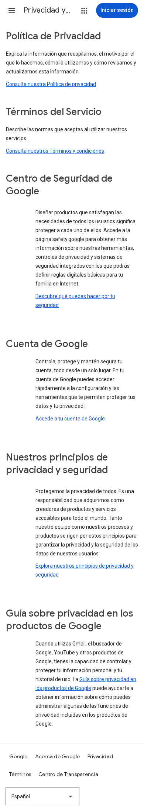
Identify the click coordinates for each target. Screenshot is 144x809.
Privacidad (100, 756)
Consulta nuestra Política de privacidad (51, 84)
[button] (12, 10)
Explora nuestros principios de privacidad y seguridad (84, 570)
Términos (20, 774)
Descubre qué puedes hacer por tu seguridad (75, 300)
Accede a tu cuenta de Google (70, 419)
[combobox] (42, 796)
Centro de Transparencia (68, 774)
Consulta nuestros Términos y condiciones (55, 151)
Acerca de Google (57, 756)
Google (18, 756)
